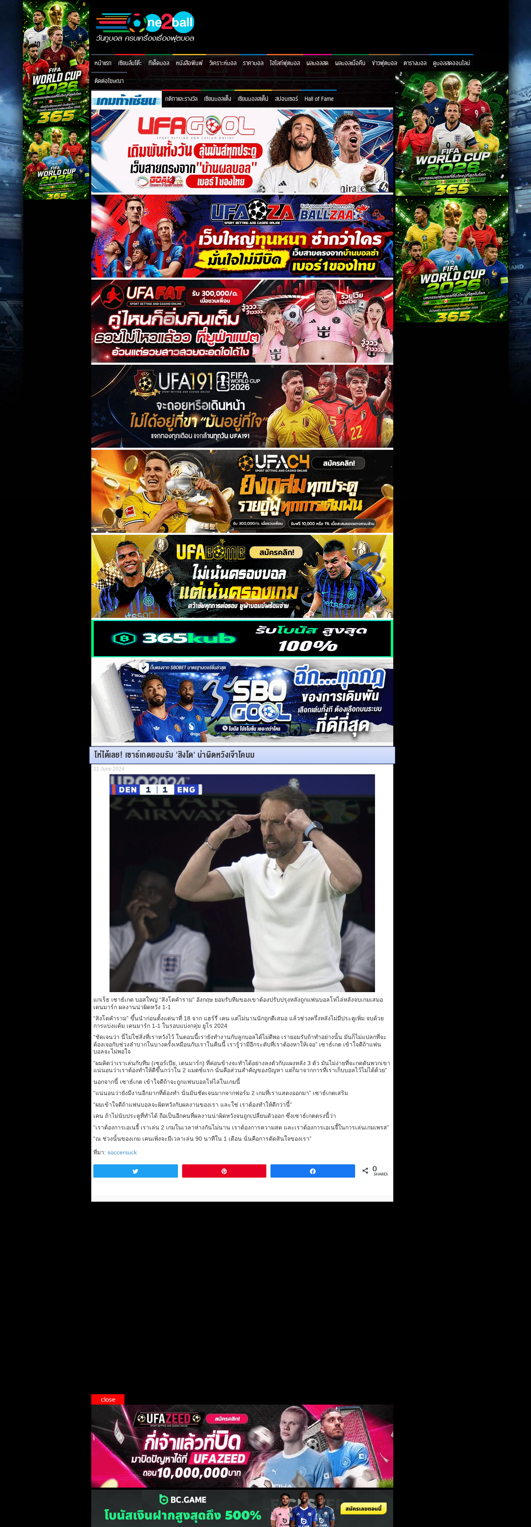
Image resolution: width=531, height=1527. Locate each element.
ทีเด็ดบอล (159, 63)
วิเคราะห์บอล (222, 63)
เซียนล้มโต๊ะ (130, 63)
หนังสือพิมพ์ (189, 63)
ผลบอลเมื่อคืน (350, 63)
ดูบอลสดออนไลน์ (451, 63)
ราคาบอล (253, 63)
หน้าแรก (103, 63)
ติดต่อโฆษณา (109, 81)
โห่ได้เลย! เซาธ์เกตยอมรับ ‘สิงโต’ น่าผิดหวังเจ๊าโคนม (175, 755)
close (108, 1399)
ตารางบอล (415, 63)
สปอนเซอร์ (286, 99)
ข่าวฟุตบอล (384, 63)
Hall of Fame (319, 99)
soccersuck (122, 1152)
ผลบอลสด (318, 63)
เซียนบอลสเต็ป (253, 99)
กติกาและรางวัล (181, 99)
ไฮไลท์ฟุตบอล (285, 63)
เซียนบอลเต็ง (217, 99)
